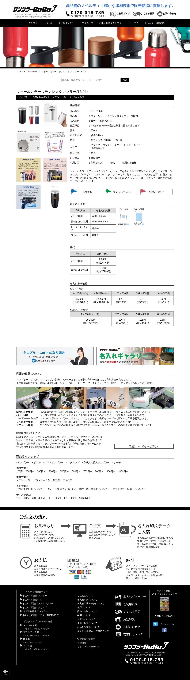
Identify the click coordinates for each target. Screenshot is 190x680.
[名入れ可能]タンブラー (35, 595)
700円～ (87, 471)
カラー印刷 (110, 383)
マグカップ (87, 23)
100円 (19, 471)
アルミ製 (67, 480)
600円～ (76, 471)
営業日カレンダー (134, 634)
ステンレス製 (59, 97)
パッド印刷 (67, 383)
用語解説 (129, 619)
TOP (18, 71)
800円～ (99, 471)
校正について (84, 607)
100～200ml (22, 498)
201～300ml (38, 498)
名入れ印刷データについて (90, 603)
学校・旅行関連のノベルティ (94, 489)
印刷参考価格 (129, 162)
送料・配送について (87, 623)
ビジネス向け (77, 97)
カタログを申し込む (165, 616)
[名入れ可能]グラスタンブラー (38, 603)
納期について (84, 615)
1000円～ (123, 471)
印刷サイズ (97, 162)
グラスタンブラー (67, 23)
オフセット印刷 (129, 383)
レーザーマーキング (88, 383)
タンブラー (34, 23)
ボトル (49, 23)
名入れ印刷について (87, 599)
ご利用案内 (130, 604)
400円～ (53, 471)
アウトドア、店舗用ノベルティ (129, 489)
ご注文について (85, 595)
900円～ (111, 471)
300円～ (41, 471)
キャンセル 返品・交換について (93, 631)
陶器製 (56, 480)
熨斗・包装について (87, 611)
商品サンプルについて (88, 627)
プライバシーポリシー (88, 647)
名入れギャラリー (134, 596)
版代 (112, 162)
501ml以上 (85, 498)
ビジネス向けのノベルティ (30, 489)
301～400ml (54, 498)
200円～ (30, 471)
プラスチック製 (41, 480)
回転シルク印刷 (48, 383)
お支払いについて (86, 619)
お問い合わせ (131, 626)
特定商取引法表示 (86, 639)
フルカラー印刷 (24, 421)
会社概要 (81, 643)
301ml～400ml (31, 71)
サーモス (134, 23)
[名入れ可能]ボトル (32, 599)
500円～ (64, 471)
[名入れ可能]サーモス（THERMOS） (41, 615)
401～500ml (70, 498)
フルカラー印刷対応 (154, 23)
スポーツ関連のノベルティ (62, 489)
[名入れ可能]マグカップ (35, 607)
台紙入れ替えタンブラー (111, 23)
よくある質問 (131, 611)
